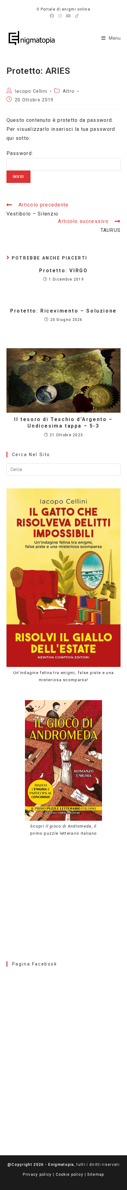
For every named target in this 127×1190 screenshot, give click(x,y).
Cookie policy (70, 1174)
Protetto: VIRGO (63, 270)
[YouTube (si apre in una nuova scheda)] (68, 16)
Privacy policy (37, 1174)
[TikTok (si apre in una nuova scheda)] (76, 16)
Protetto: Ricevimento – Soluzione (63, 311)
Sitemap (95, 1174)
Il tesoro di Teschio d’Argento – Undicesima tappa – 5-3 (63, 422)
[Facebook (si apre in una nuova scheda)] (52, 16)
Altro (69, 91)
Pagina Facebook (34, 963)
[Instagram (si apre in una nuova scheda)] (60, 16)
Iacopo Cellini (31, 91)
